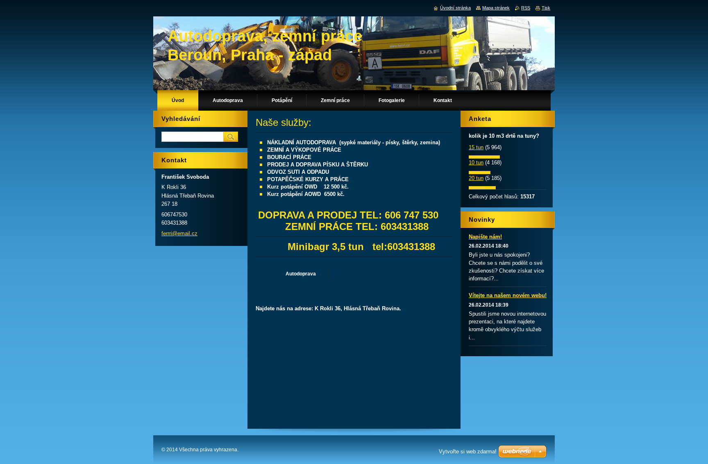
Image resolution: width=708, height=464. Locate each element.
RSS (525, 7)
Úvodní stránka (455, 7)
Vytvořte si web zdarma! (468, 451)
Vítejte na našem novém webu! (508, 295)
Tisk (546, 7)
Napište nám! (485, 237)
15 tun (476, 147)
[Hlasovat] (484, 157)
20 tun (476, 178)
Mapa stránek (496, 7)
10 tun (476, 162)
